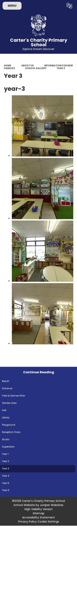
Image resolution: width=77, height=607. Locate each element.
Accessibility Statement (38, 517)
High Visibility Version (38, 509)
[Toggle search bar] (60, 5)
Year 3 (61, 68)
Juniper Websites (51, 505)
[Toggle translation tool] (69, 5)
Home (7, 65)
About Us (27, 65)
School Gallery (35, 68)
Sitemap (38, 513)
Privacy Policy (27, 522)
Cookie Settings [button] (48, 522)
